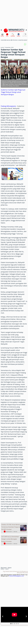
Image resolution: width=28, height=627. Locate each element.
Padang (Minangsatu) (8, 106)
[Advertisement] (14, 14)
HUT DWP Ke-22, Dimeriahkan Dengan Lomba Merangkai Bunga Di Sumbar (10, 539)
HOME (2, 40)
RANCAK (8, 40)
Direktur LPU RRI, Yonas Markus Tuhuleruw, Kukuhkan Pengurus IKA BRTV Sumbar (10, 527)
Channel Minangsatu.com (16, 576)
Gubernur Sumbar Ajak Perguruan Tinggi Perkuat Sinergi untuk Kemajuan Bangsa (13, 92)
